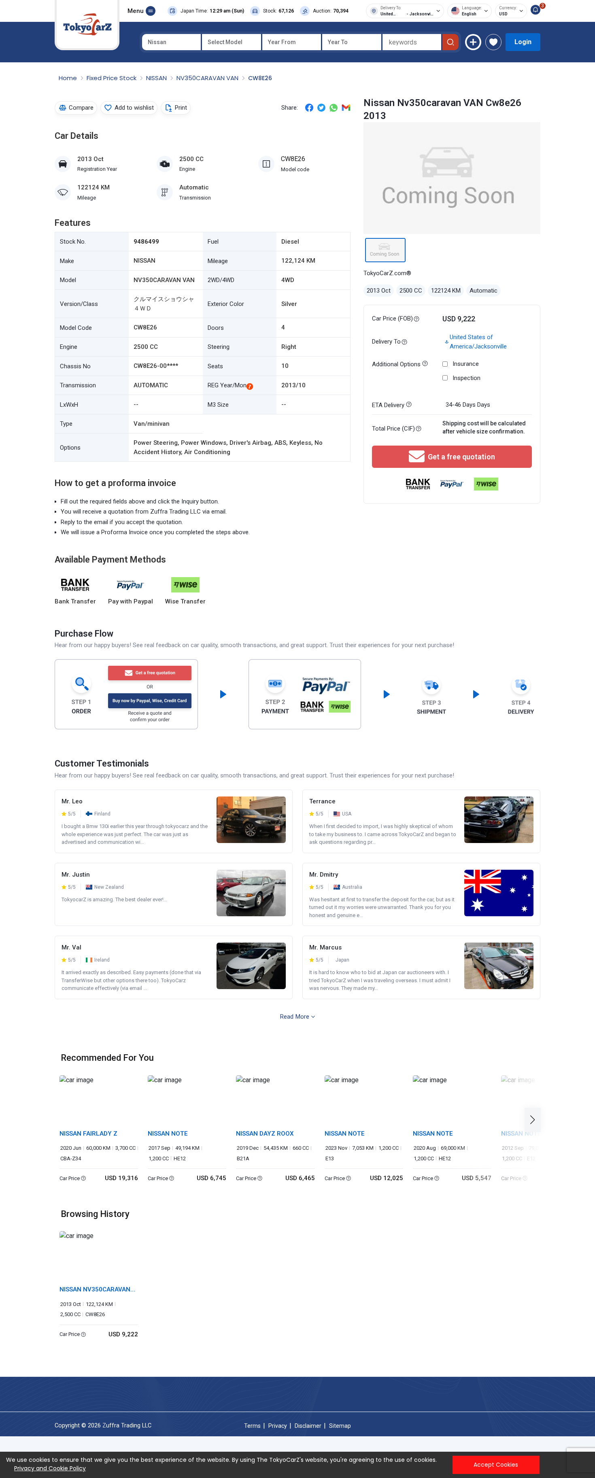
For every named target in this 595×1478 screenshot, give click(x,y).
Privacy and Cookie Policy (50, 1468)
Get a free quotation (461, 456)
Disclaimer (308, 1426)
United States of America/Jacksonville (478, 341)
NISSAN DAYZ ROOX (265, 1133)
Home (69, 78)
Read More (294, 1016)
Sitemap (340, 1426)
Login (522, 42)
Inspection (466, 378)
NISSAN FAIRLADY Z (88, 1133)
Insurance (466, 363)
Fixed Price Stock (112, 78)
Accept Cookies (496, 1465)
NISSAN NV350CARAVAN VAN (95, 1290)
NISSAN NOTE (168, 1133)
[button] (534, 1120)
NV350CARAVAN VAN (208, 78)
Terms (252, 1426)
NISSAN (157, 78)
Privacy (277, 1426)
